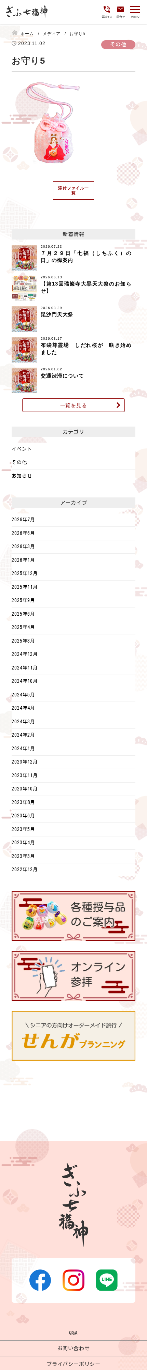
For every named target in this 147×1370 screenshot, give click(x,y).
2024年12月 (25, 654)
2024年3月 (23, 721)
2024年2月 (23, 735)
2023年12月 (25, 761)
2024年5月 (23, 694)
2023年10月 (25, 788)
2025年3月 (23, 640)
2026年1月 (23, 560)
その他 (19, 462)
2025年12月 (25, 573)
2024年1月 (23, 748)
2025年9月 (23, 600)
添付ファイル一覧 (73, 190)
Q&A (73, 1332)
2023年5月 (23, 829)
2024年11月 (25, 667)
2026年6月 (23, 533)
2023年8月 (23, 802)
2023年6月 (23, 815)
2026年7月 (23, 519)
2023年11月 (25, 775)
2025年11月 (25, 587)
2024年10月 (25, 681)
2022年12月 (25, 869)
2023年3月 (23, 856)
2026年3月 (23, 546)
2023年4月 (23, 842)
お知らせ (22, 476)
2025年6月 (23, 614)
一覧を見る (73, 405)
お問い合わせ (73, 1348)
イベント (22, 449)
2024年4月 (23, 708)
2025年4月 (23, 627)
